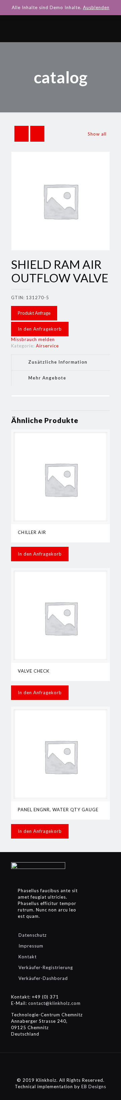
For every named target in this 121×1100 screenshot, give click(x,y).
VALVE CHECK (33, 671)
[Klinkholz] (60, 29)
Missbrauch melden (33, 339)
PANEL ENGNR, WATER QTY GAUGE (58, 809)
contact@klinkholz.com (54, 1003)
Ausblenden (96, 7)
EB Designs (93, 1086)
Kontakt (27, 956)
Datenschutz (32, 935)
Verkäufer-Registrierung (45, 967)
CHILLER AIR (32, 532)
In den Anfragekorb (40, 329)
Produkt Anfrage (34, 313)
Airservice (47, 345)
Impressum (30, 946)
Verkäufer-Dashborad (43, 978)
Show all (97, 134)
